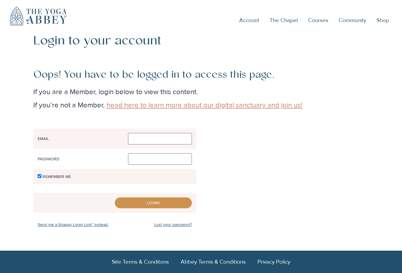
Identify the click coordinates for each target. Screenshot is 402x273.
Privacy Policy (274, 261)
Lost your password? (173, 224)
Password (48, 159)
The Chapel (284, 20)
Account (249, 20)
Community (352, 20)
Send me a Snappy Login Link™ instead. (73, 224)
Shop (382, 20)
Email (43, 139)
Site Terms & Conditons (140, 261)
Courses (318, 20)
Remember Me (57, 177)
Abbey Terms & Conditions (213, 261)
